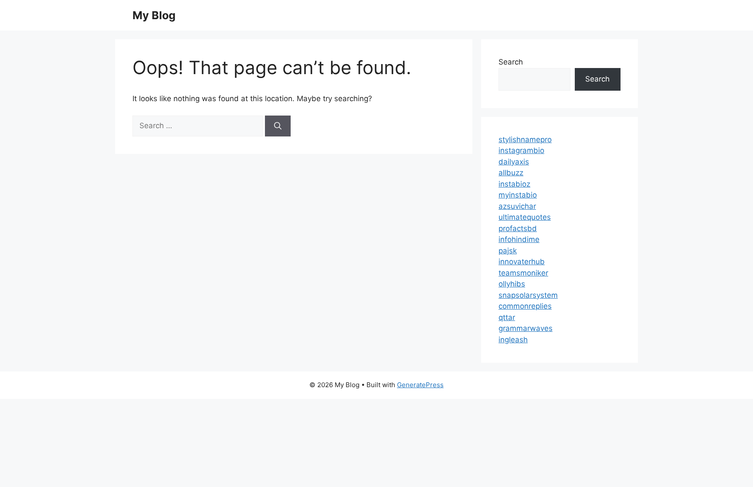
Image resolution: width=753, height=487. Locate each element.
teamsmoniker (523, 273)
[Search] (278, 126)
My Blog (154, 15)
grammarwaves (526, 328)
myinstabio (518, 195)
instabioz (514, 184)
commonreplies (525, 306)
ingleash (513, 339)
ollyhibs (512, 283)
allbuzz (511, 172)
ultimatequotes (525, 217)
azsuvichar (517, 206)
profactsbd (518, 228)
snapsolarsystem (528, 295)
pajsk (508, 250)
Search (511, 62)
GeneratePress (420, 385)
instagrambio (521, 150)
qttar (507, 317)
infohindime (519, 239)
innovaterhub (522, 261)
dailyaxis (514, 161)
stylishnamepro (525, 139)
